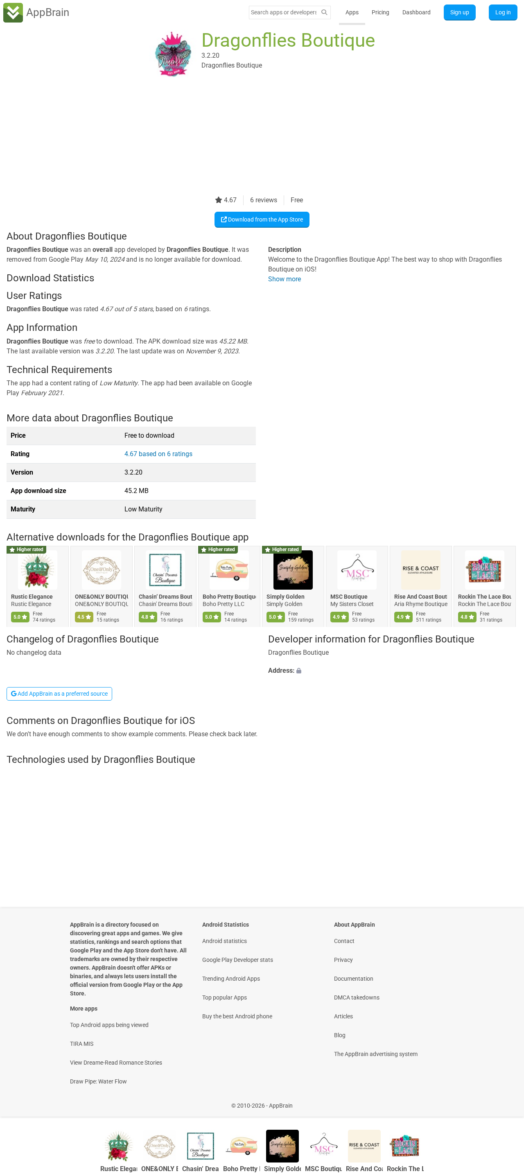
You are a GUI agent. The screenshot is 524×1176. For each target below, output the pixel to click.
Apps (352, 12)
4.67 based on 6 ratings (158, 454)
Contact (344, 941)
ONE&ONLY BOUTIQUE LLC (101, 597)
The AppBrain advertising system (376, 1054)
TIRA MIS (81, 1043)
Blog (340, 1035)
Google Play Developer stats (237, 960)
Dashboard (416, 12)
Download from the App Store (265, 219)
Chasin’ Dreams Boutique (165, 597)
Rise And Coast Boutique (420, 597)
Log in (503, 12)
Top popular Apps (224, 997)
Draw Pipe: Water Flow (98, 1081)
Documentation (353, 978)
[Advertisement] (252, 138)
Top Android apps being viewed (109, 1025)
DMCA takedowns (356, 997)
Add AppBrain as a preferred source (62, 693)
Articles (343, 1016)
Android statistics (224, 941)
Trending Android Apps (231, 978)
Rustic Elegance (32, 597)
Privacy (343, 960)
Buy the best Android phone (237, 1016)
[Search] (324, 12)
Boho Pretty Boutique (229, 597)
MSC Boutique (349, 597)
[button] (392, 671)
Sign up (459, 12)
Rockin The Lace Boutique (484, 597)
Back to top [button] (503, 1101)
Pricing (380, 12)
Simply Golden (286, 597)
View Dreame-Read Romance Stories (116, 1062)
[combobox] (283, 12)
